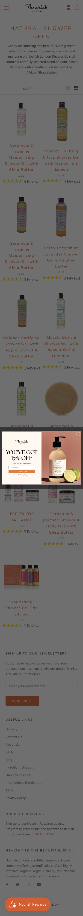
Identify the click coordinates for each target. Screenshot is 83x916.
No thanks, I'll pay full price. (22, 474)
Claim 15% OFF (22, 471)
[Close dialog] (78, 434)
